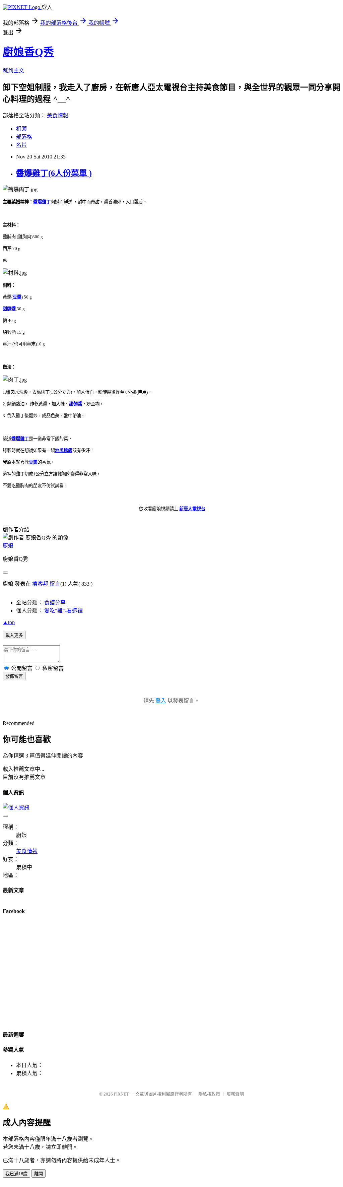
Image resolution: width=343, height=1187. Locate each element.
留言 (55, 584)
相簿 (21, 129)
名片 (21, 145)
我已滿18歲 (16, 1173)
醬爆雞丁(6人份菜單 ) (54, 173)
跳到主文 (13, 70)
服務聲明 (235, 1094)
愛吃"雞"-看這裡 (63, 610)
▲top (9, 622)
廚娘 (8, 545)
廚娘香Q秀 (28, 52)
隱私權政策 (209, 1094)
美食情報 (57, 115)
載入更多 (14, 635)
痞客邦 (40, 584)
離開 (38, 1173)
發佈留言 (14, 676)
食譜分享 (55, 602)
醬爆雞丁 (42, 201)
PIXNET (121, 1094)
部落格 (24, 137)
